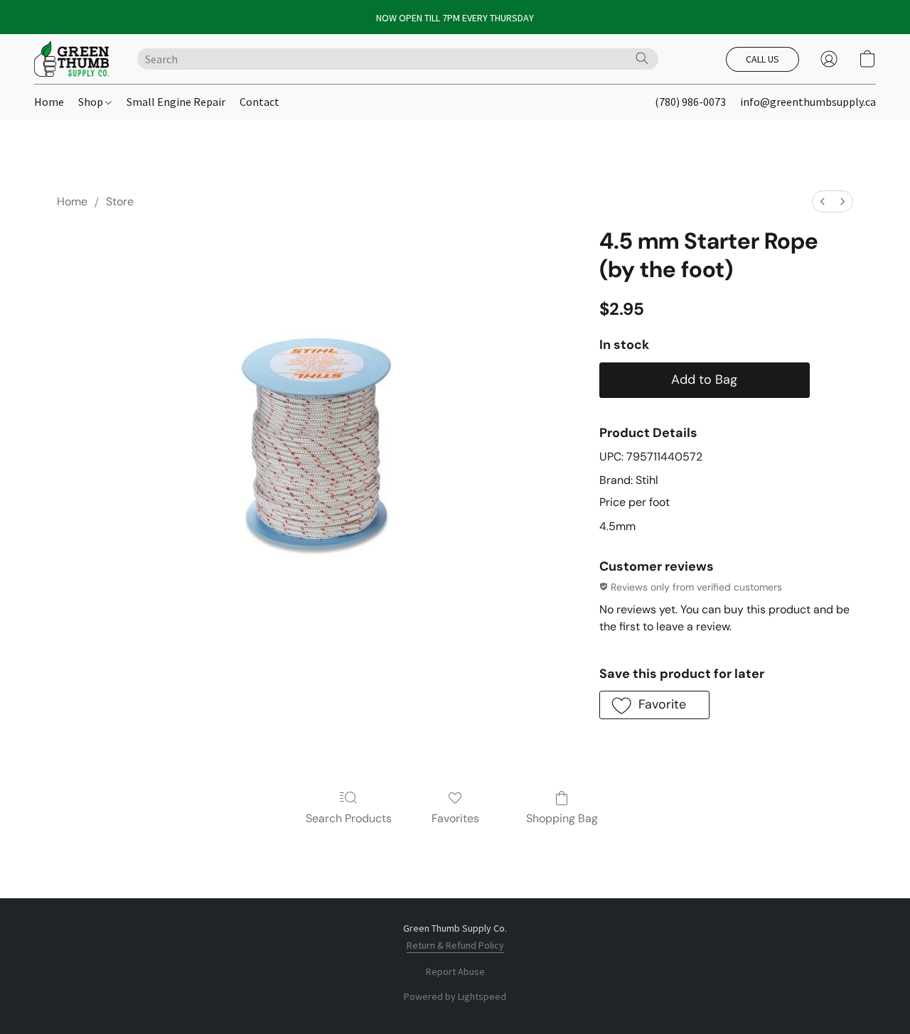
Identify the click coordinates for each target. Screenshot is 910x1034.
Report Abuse (455, 971)
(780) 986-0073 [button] (690, 102)
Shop (91, 102)
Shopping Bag (562, 818)
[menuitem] (823, 201)
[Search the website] (642, 58)
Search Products (349, 818)
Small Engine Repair (176, 102)
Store (120, 201)
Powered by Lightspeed (455, 996)
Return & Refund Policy (455, 945)
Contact (259, 102)
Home (49, 102)
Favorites (455, 818)
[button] (71, 59)
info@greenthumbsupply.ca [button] (808, 102)
